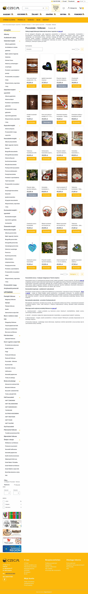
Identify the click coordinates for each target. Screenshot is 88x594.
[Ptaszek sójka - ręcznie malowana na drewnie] (32, 175)
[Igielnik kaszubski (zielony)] (77, 247)
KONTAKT (27, 570)
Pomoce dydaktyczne (30, 565)
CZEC (7, 501)
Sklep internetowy (43, 591)
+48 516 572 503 (10, 573)
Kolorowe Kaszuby (29, 568)
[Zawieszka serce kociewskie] (32, 211)
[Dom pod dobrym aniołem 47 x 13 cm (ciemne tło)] (47, 102)
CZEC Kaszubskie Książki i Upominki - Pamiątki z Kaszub (17, 24)
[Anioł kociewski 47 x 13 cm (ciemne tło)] (62, 247)
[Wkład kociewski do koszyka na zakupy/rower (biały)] (47, 211)
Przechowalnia (28, 585)
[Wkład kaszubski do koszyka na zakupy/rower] (62, 211)
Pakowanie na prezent (30, 566)
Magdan (7, 504)
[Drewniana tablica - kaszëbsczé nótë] (77, 102)
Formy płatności (70, 563)
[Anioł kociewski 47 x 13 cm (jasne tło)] (62, 175)
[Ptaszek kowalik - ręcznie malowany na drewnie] (47, 247)
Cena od (6, 490)
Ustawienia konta (29, 583)
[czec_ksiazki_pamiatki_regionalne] (12, 560)
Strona (73, 49)
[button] (46, 8)
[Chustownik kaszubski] (77, 66)
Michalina (8, 507)
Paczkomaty (69, 566)
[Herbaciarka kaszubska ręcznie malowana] (47, 138)
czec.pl (60, 31)
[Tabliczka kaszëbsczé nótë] (32, 138)
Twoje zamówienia (29, 581)
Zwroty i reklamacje (50, 566)
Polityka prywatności (51, 563)
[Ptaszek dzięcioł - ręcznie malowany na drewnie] (62, 66)
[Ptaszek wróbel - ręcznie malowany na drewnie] (62, 138)
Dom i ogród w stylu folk (38, 24)
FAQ (67, 568)
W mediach (27, 572)
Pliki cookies (48, 568)
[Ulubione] (64, 8)
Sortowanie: (28, 46)
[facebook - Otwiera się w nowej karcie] (4, 579)
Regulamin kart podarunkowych (75, 565)
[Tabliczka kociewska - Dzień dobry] (77, 175)
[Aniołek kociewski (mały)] (32, 102)
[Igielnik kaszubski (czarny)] (47, 66)
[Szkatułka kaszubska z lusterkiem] (77, 138)
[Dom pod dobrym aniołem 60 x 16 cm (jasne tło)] (32, 66)
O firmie (26, 563)
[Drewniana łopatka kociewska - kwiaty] (62, 102)
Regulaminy (48, 565)
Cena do (15, 490)
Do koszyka (31, 86)
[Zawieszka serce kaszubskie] (32, 247)
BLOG (25, 574)
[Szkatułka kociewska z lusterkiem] (47, 175)
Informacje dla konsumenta (52, 570)
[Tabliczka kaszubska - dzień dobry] (77, 211)
